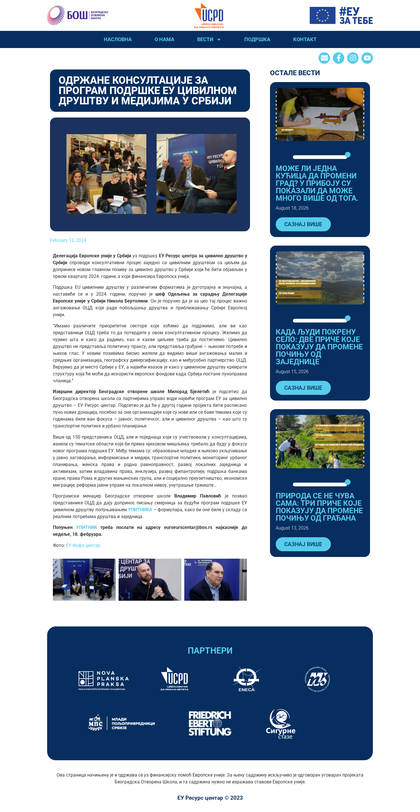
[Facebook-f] (338, 58)
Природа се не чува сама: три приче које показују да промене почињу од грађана (319, 506)
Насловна (118, 39)
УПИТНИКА (140, 509)
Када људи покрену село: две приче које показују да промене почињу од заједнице (319, 347)
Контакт (305, 39)
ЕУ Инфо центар (83, 545)
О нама (164, 39)
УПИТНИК (86, 527)
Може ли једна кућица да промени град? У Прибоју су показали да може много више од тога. (317, 183)
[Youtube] (367, 58)
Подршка (257, 39)
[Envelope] (324, 58)
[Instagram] (353, 58)
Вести (205, 39)
